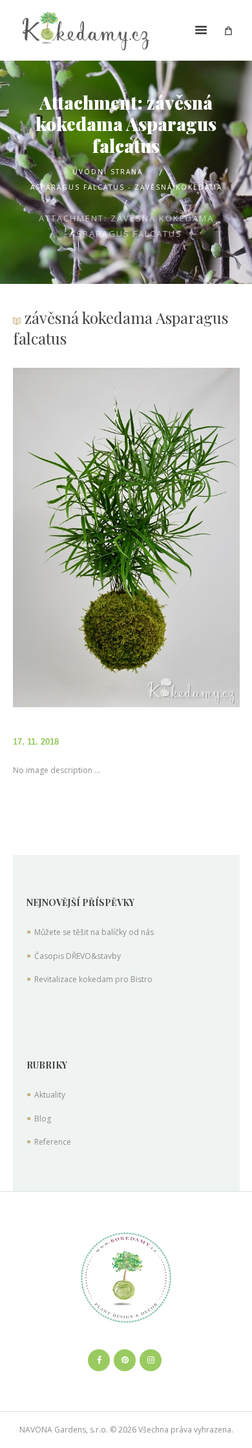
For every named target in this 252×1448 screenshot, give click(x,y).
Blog (42, 1118)
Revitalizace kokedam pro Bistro (93, 979)
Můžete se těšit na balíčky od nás (94, 932)
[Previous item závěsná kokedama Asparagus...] (70, 537)
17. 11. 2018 (36, 742)
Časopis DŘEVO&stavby (77, 955)
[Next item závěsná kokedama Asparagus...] (183, 537)
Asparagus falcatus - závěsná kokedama (126, 187)
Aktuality (49, 1094)
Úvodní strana (107, 171)
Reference (52, 1141)
